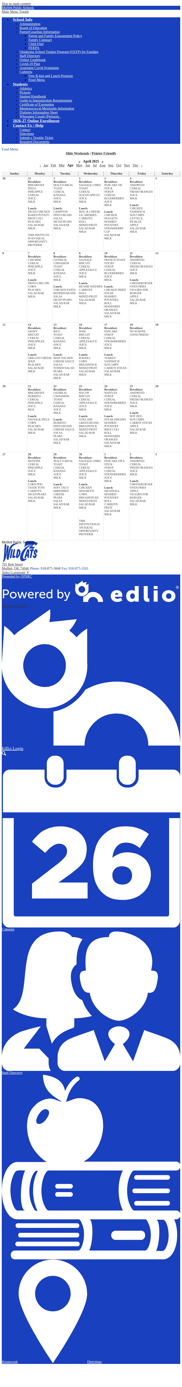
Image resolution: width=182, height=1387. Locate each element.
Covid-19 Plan (30, 64)
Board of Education (33, 28)
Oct (118, 165)
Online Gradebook (33, 60)
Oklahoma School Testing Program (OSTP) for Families (59, 52)
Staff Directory (30, 56)
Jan (46, 165)
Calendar (8, 929)
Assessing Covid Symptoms (39, 68)
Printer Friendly (104, 153)
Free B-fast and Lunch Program (50, 76)
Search (4, 753)
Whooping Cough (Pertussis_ (40, 116)
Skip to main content (16, 4)
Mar (62, 165)
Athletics (26, 88)
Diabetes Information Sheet (39, 112)
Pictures (25, 92)
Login (12, 748)
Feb (53, 165)
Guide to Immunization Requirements (46, 100)
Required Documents (34, 142)
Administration (30, 24)
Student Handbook (33, 96)
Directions (27, 134)
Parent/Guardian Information (40, 32)
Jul (95, 165)
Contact (25, 130)
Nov (127, 165)
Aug (102, 165)
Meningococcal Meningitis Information (47, 108)
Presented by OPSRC (17, 576)
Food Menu (36, 80)
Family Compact (40, 40)
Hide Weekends (77, 153)
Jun (87, 165)
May (79, 165)
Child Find (36, 44)
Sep (110, 165)
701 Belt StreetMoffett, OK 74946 (15, 566)
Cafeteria (26, 72)
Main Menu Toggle (15, 12)
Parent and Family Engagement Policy (55, 36)
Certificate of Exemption (37, 104)
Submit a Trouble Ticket (36, 138)
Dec (135, 165)
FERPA (34, 48)
